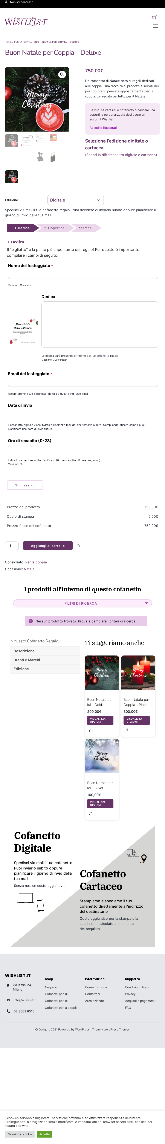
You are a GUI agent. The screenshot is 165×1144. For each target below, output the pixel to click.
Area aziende (94, 1001)
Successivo (25, 485)
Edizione (11, 200)
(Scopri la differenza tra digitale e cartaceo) (121, 155)
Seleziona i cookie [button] (20, 1134)
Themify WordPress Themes (111, 1029)
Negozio (51, 987)
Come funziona (96, 987)
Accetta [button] (44, 1134)
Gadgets (44, 1029)
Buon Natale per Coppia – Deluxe (53, 52)
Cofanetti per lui (56, 994)
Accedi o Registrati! (104, 127)
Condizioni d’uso (137, 987)
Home (8, 42)
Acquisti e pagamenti (140, 1001)
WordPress (82, 1029)
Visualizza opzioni (98, 720)
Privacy (130, 994)
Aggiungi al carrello (48, 546)
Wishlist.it (18, 976)
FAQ (128, 1007)
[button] (62, 74)
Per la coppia (23, 42)
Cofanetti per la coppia (61, 1007)
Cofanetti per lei (56, 1001)
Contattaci (92, 994)
